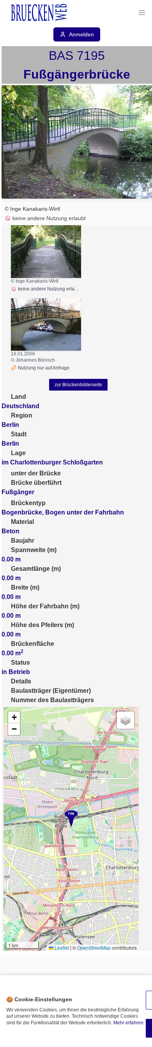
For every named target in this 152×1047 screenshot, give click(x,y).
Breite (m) (25, 587)
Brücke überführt (36, 482)
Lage (18, 453)
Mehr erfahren (128, 1022)
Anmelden (81, 34)
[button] (142, 13)
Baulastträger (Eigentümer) (51, 690)
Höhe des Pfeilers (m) (42, 625)
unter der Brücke (36, 473)
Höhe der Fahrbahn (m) (45, 606)
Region (21, 415)
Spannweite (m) (34, 550)
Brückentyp (28, 503)
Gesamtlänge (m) (36, 568)
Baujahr (22, 540)
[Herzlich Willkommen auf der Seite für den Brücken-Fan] (40, 13)
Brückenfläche (32, 643)
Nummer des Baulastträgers (52, 700)
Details (21, 681)
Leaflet (61, 947)
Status (20, 662)
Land (18, 396)
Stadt (19, 434)
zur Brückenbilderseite (78, 384)
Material (22, 521)
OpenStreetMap (94, 947)
